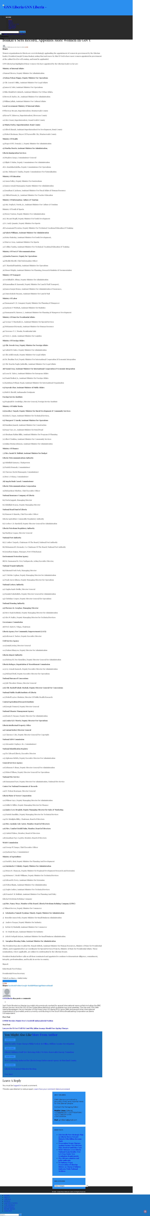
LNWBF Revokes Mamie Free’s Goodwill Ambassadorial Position (28, 1021)
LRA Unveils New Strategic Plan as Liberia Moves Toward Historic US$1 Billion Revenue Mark (70, 1138)
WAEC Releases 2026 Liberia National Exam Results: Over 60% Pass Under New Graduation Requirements (69, 1153)
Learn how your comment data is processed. (52, 1089)
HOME (10, 19)
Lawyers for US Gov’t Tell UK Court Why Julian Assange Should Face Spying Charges (35, 1028)
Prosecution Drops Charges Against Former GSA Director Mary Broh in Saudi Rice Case (70, 1145)
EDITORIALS (12, 26)
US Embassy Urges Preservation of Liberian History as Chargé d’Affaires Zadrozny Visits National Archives (69, 1166)
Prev (7, 1074)
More (8, 17)
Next (11, 1074)
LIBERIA (10, 21)
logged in (17, 1085)
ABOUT (10, 20)
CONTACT (11, 28)
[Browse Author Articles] (7, 996)
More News (10, 1039)
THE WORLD (12, 25)
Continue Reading (10, 981)
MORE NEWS (12, 27)
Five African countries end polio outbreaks (68, 1159)
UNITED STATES (13, 24)
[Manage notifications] (145, 1211)
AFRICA (10, 23)
